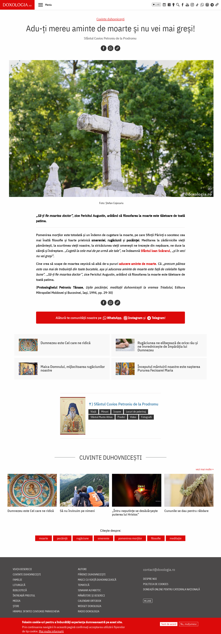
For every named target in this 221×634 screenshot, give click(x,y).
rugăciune (83, 538)
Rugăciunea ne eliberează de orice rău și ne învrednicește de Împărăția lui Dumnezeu (168, 346)
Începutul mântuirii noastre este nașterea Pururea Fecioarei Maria (169, 368)
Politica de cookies (155, 584)
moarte (43, 538)
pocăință (62, 538)
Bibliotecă (20, 590)
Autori (82, 569)
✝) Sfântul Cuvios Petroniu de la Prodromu (123, 404)
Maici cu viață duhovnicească (97, 579)
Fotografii (146, 417)
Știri (16, 606)
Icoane (117, 411)
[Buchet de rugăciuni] (173, 4)
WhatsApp (114, 317)
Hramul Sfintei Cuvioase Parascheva (36, 611)
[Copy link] (117, 48)
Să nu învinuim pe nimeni (77, 511)
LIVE (157, 4)
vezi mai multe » (204, 469)
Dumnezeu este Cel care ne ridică (66, 343)
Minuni (104, 411)
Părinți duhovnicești (92, 574)
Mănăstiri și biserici (91, 595)
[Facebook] (182, 4)
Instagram (135, 317)
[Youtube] (187, 4)
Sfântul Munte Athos (102, 417)
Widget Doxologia (89, 606)
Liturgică (19, 585)
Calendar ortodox (89, 601)
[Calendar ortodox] (164, 4)
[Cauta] (178, 4)
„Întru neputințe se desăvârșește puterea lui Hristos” (135, 512)
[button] (45, 5)
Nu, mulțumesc (188, 624)
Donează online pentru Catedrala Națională (171, 589)
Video (133, 417)
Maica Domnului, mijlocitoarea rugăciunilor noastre (73, 368)
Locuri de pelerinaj (136, 411)
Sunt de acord (168, 624)
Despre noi (150, 579)
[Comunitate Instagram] (207, 4)
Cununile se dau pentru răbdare (186, 511)
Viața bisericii (22, 569)
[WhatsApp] (202, 4)
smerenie (103, 538)
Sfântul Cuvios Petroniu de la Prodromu (110, 38)
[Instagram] (192, 4)
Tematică (83, 585)
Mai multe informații (51, 631)
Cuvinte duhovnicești (110, 19)
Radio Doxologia (88, 611)
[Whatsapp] (110, 48)
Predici (121, 417)
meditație (175, 538)
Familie (17, 579)
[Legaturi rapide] (217, 4)
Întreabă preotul (24, 595)
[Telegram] (212, 4)
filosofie (156, 538)
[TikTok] (197, 4)
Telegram (158, 317)
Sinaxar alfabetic (89, 590)
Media (16, 601)
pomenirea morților (130, 538)
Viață (93, 411)
